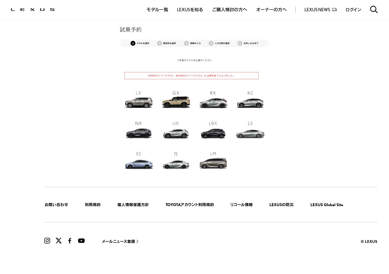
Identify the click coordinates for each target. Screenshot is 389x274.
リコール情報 (242, 204)
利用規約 (93, 204)
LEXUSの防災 (281, 204)
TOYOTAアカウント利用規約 (190, 204)
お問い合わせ (56, 204)
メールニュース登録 (118, 241)
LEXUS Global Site (326, 204)
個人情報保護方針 (133, 204)
